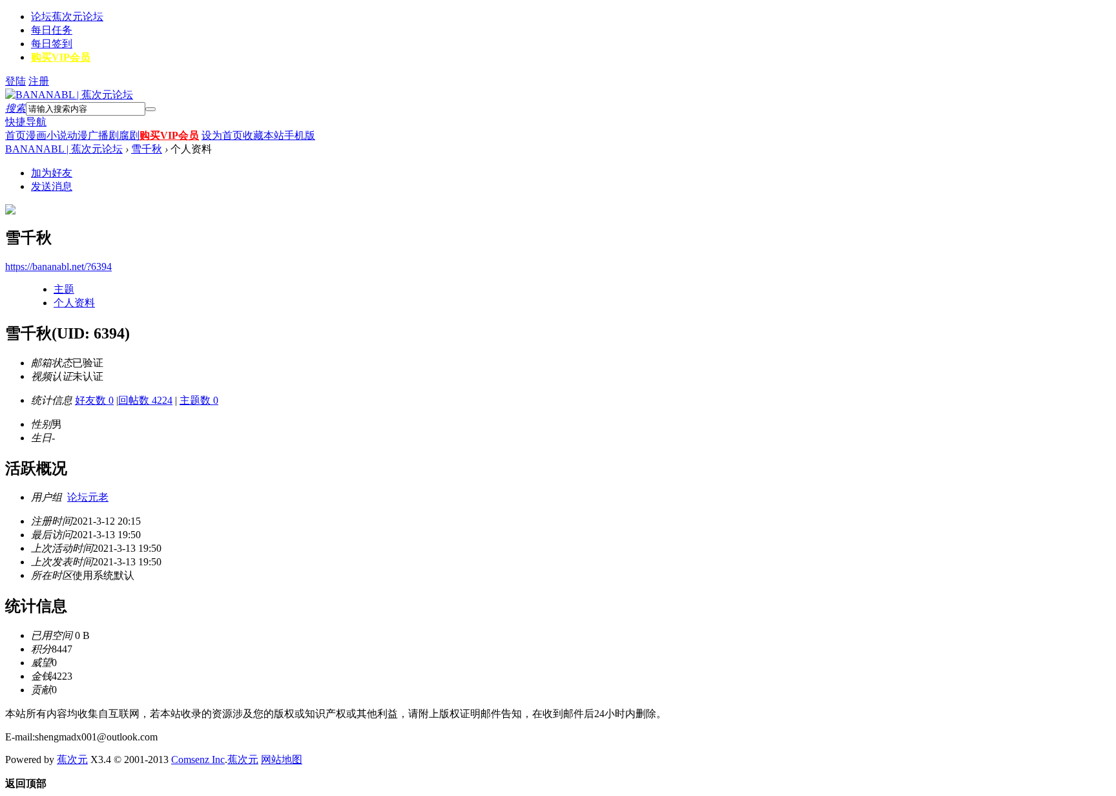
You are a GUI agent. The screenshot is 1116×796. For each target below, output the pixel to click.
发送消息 (51, 186)
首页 (15, 135)
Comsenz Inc (198, 759)
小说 (56, 135)
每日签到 (51, 43)
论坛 (67, 16)
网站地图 (281, 759)
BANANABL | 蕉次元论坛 (64, 148)
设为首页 (222, 135)
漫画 (36, 135)
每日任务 (51, 30)
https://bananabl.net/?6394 (58, 266)
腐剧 (129, 135)
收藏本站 (263, 135)
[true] (150, 109)
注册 (38, 81)
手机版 (299, 135)
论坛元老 (87, 497)
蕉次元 (72, 759)
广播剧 (103, 135)
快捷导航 (25, 121)
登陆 (15, 81)
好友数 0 (94, 400)
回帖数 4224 (145, 400)
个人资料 (74, 302)
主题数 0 (199, 400)
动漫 (77, 135)
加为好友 (51, 172)
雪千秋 (146, 148)
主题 (64, 289)
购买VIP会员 (60, 57)
